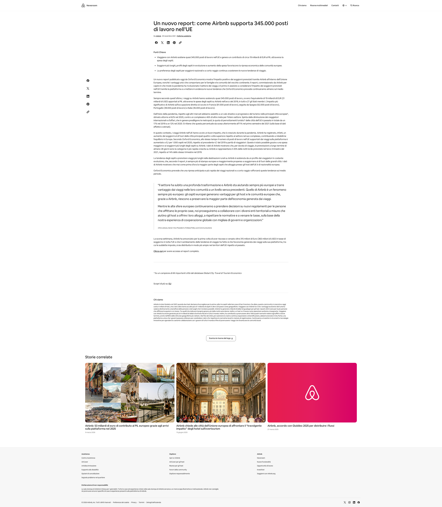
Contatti (335, 5)
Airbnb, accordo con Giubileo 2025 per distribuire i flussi (301, 425)
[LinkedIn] (354, 502)
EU (170, 283)
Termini (141, 502)
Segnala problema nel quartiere (93, 477)
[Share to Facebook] (156, 42)
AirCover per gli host (176, 462)
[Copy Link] (180, 42)
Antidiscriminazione (88, 466)
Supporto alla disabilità (90, 470)
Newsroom (92, 5)
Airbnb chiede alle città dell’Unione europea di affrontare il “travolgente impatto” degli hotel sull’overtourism (219, 427)
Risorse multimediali (319, 5)
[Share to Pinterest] (174, 42)
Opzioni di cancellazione (90, 474)
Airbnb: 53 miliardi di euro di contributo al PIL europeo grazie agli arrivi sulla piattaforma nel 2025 (127, 427)
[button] (345, 5)
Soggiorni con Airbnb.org (266, 474)
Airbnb (158, 36)
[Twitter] (345, 502)
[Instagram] (349, 502)
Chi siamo (302, 5)
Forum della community (178, 470)
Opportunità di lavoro (265, 466)
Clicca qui (158, 251)
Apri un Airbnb (174, 458)
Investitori (260, 470)
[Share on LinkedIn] (168, 42)
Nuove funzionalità (264, 462)
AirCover (84, 462)
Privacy (134, 502)
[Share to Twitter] (162, 42)
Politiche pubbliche (184, 36)
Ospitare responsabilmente (179, 474)
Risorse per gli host (176, 466)
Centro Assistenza (88, 458)
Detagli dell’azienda (153, 502)
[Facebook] (359, 502)
